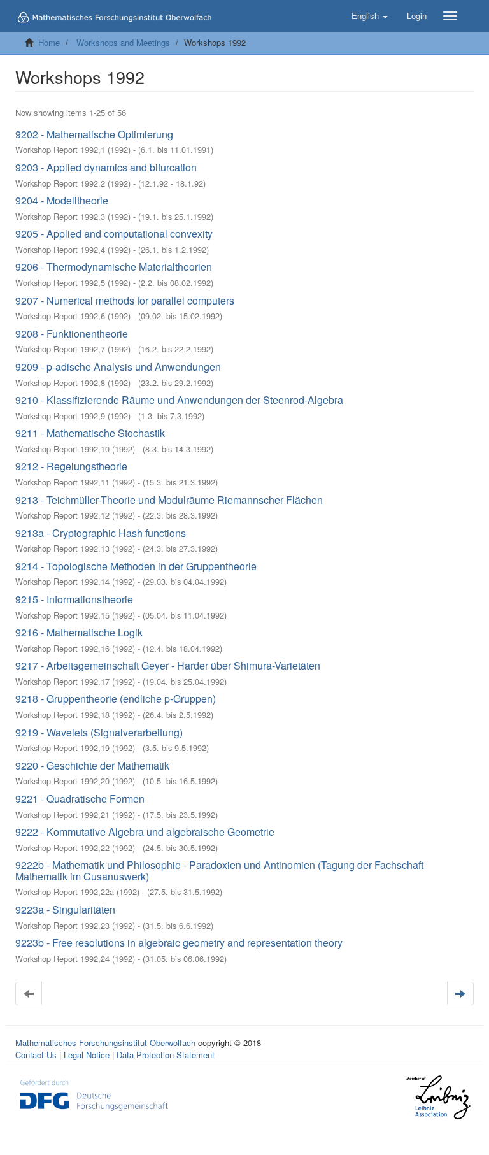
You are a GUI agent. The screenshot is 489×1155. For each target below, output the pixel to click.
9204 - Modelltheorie (61, 200)
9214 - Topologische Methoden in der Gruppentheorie (136, 566)
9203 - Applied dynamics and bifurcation (106, 167)
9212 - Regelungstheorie (71, 466)
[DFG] (94, 1094)
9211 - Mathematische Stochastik (90, 433)
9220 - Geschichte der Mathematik (92, 765)
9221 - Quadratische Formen (80, 798)
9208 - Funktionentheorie (71, 333)
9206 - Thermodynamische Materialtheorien (113, 266)
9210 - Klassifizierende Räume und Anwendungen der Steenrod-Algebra (179, 399)
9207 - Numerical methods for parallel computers (124, 300)
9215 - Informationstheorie (74, 599)
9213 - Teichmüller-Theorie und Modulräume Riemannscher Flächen (169, 499)
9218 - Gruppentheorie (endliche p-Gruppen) (115, 698)
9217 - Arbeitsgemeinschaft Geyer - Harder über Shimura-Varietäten (167, 665)
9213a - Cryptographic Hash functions (100, 533)
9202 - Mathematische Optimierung (94, 134)
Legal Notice (87, 1055)
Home (49, 42)
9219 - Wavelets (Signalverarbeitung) (99, 732)
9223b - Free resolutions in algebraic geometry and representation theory (179, 942)
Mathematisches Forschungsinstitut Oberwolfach (105, 1043)
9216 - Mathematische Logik (79, 632)
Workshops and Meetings (123, 42)
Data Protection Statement (166, 1055)
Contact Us (36, 1055)
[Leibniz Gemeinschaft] (438, 1097)
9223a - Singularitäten (65, 909)
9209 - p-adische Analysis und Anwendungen (118, 366)
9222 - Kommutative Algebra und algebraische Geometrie (144, 831)
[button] (369, 16)
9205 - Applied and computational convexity (114, 233)
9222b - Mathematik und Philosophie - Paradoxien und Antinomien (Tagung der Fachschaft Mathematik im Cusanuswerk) (219, 870)
